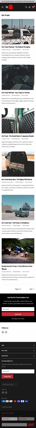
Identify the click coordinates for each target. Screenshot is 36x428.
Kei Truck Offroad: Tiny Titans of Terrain (16, 93)
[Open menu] (2, 7)
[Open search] (26, 7)
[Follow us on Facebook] (3, 332)
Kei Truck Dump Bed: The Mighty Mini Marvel (17, 179)
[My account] (29, 7)
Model (20, 416)
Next (31, 289)
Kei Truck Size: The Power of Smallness (15, 223)
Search (31, 425)
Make (3, 416)
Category (4, 422)
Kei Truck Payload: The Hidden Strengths (16, 47)
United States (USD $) (8, 384)
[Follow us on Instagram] (6, 332)
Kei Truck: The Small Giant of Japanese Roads (18, 136)
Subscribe (18, 314)
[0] (33, 7)
